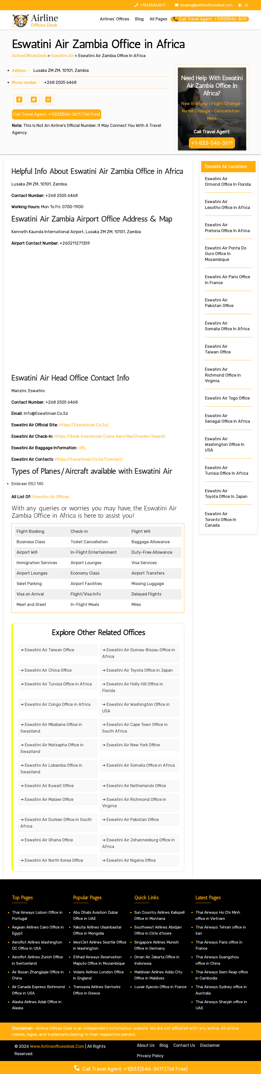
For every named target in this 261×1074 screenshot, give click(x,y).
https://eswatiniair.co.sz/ (84, 424)
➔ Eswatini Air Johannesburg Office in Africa (138, 843)
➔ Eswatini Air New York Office (131, 744)
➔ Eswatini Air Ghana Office (46, 840)
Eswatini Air (62, 55)
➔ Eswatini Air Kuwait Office (47, 785)
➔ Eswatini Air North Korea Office (51, 860)
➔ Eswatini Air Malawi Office (46, 799)
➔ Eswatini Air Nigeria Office (129, 860)
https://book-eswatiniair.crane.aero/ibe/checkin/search (110, 436)
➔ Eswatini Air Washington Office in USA (136, 707)
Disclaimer (210, 1045)
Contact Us (184, 1045)
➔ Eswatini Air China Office (46, 670)
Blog (164, 1045)
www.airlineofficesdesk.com (57, 1046)
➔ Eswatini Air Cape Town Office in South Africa (135, 728)
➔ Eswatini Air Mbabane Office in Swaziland (51, 728)
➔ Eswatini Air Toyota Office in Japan (137, 670)
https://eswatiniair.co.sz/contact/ (89, 459)
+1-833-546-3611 (211, 143)
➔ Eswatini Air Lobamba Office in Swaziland (51, 768)
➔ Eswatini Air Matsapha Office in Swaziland (52, 748)
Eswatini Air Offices (50, 496)
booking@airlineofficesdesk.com (206, 5)
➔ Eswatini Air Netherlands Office (134, 785)
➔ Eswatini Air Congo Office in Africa (55, 704)
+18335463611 (152, 5)
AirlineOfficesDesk (29, 55)
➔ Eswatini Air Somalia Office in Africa (138, 765)
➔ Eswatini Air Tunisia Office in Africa (56, 684)
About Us (145, 1045)
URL (82, 447)
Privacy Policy (150, 1055)
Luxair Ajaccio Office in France (160, 987)
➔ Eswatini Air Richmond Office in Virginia (134, 802)
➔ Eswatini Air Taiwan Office (47, 649)
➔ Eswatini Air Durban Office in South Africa (56, 823)
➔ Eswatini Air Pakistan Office (130, 819)
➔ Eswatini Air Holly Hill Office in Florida (132, 687)
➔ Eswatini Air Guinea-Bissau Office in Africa (138, 653)
